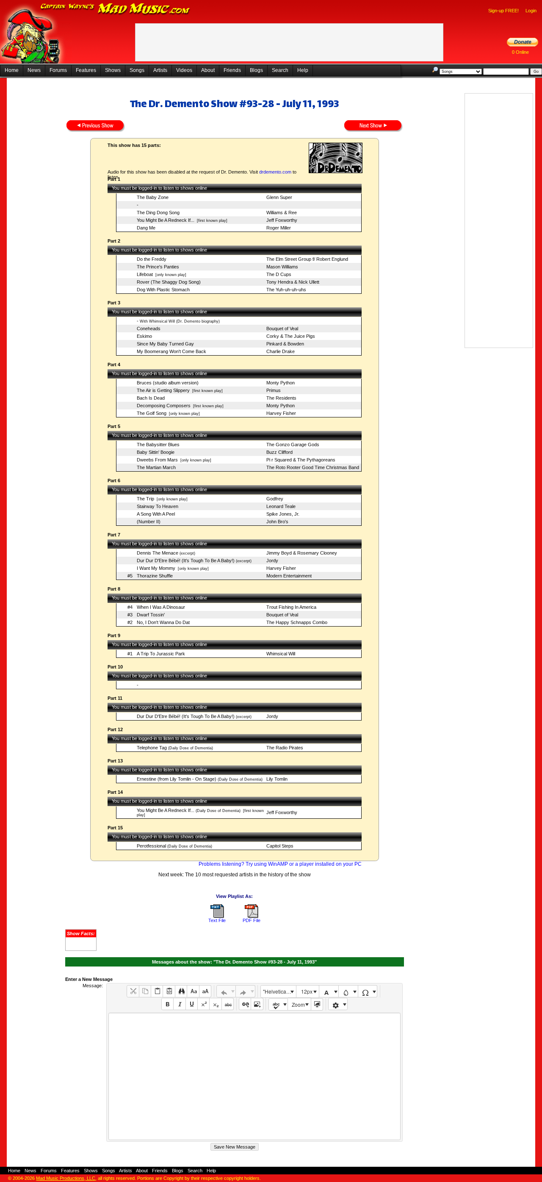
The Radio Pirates (284, 747)
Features (86, 70)
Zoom (298, 1004)
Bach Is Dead (151, 397)
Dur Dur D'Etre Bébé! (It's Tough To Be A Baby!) (186, 560)
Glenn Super (279, 197)
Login (530, 10)
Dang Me (146, 227)
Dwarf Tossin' (151, 614)
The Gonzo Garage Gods (292, 444)
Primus (273, 390)
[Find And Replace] (181, 991)
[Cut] (132, 991)
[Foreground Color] (328, 991)
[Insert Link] (245, 1004)
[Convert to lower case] (193, 991)
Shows (113, 70)
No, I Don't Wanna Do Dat (163, 622)
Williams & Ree (281, 212)
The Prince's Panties (158, 266)
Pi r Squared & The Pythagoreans (300, 459)
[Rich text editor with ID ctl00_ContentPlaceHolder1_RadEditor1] (254, 1076)
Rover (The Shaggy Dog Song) (169, 281)
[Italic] (179, 1004)
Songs (137, 70)
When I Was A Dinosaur (161, 607)
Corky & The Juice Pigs (290, 336)
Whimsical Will (280, 653)
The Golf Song (151, 413)
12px (306, 991)
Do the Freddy (151, 259)
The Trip (145, 498)
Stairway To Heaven (157, 506)
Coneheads (148, 328)
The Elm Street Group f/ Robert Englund (307, 259)
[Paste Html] (168, 991)
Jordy (272, 560)
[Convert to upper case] (205, 991)
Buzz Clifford (279, 452)
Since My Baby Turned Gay (165, 343)
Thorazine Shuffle (155, 575)
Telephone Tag (152, 747)
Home (12, 70)
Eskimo (144, 336)
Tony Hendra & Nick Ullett (292, 281)
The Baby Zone (153, 197)
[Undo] (226, 991)
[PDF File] (251, 916)
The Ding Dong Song (158, 212)
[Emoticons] (338, 1004)
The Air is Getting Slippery (163, 390)
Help (302, 70)
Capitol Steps (279, 845)
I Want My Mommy (156, 568)
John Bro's (277, 521)
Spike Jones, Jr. (282, 513)
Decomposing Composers (164, 405)
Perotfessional (151, 845)
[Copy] (145, 991)
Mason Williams (282, 266)
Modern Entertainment (289, 575)
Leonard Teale (281, 506)
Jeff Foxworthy (281, 220)
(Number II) (148, 521)
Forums (58, 70)
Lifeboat (145, 274)
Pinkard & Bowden (285, 343)
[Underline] (191, 1004)
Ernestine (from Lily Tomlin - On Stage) (176, 779)
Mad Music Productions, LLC (65, 1178)
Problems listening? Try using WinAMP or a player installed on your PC (280, 864)
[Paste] (157, 991)
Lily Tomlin (277, 779)
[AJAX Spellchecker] (278, 1004)
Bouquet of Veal (282, 328)
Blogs (256, 70)
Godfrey (274, 498)
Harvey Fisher (281, 413)
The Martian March (156, 467)
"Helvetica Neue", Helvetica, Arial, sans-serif (279, 991)
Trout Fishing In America (291, 607)
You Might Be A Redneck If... (165, 220)
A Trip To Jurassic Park (161, 653)
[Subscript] (215, 1004)
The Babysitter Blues (158, 444)
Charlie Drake (280, 351)
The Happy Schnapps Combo (296, 622)
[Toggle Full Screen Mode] (317, 1004)
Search (280, 70)
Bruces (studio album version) (168, 382)
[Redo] (245, 991)
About (208, 70)
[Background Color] (348, 991)
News (34, 70)
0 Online (520, 52)
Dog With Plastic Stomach (163, 289)
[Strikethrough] (227, 1004)
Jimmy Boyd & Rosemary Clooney (301, 552)
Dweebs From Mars (157, 459)
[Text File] (217, 916)
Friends (232, 70)
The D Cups (278, 274)
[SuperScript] (203, 1004)
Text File (217, 920)
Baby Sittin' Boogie (155, 452)
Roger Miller (278, 227)
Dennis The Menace (157, 552)
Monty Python (280, 382)
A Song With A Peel (156, 513)
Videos (184, 70)
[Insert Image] (257, 1004)
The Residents (281, 397)
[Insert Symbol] (367, 991)
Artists (160, 70)
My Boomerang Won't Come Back (171, 351)
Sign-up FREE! (503, 10)
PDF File (251, 920)
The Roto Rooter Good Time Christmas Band (312, 467)
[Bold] (167, 1004)
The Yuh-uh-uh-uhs (286, 289)
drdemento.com (275, 171)
